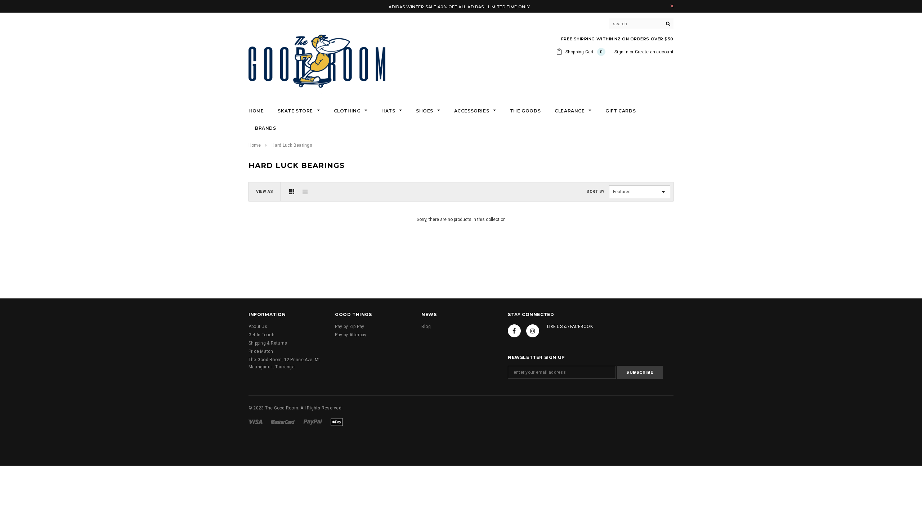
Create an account (654, 51)
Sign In (621, 51)
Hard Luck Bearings (292, 145)
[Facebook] (514, 330)
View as (264, 191)
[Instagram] (532, 330)
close (671, 6)
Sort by (595, 191)
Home (255, 145)
